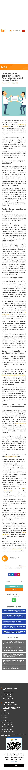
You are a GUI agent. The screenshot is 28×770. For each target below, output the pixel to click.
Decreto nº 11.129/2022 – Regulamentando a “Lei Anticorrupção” (14, 632)
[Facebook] (9, 574)
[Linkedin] (12, 574)
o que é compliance (20, 423)
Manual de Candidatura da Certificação (13, 375)
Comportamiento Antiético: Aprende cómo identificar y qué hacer (14, 611)
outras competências (11, 456)
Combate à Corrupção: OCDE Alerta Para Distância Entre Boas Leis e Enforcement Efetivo (13, 642)
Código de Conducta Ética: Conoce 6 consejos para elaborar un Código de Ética (14, 616)
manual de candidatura (16, 549)
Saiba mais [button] (14, 761)
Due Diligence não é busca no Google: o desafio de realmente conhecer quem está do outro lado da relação (13, 655)
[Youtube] (18, 574)
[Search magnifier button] (22, 581)
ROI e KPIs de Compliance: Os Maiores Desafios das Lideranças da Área (12, 667)
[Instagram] (15, 574)
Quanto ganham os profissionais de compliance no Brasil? (12, 622)
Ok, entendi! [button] (14, 765)
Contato (7, 720)
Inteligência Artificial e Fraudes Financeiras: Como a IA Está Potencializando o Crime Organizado (13, 662)
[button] (11, 31)
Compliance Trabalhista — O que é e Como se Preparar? (14, 627)
